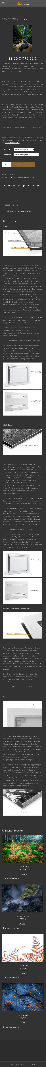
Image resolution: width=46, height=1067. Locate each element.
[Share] (4, 185)
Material (8, 155)
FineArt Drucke (17, 177)
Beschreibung (11, 205)
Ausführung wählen (12, 878)
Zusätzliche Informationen (18, 211)
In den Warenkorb (24, 164)
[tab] (11, 205)
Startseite (6, 18)
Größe (7, 149)
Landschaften (14, 19)
